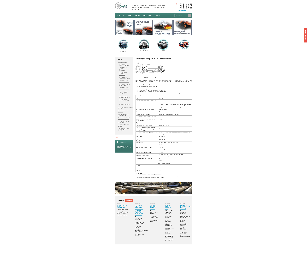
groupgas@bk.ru (182, 10)
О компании (120, 15)
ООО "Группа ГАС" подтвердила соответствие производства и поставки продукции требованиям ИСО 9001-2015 (139, 210)
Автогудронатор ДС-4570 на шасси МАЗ (124, 100)
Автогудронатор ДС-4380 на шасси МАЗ (124, 96)
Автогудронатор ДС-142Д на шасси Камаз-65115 (123, 74)
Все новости (129, 200)
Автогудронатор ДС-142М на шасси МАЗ (124, 78)
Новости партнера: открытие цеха (168, 207)
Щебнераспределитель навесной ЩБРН (123, 115)
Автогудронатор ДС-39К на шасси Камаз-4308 (124, 88)
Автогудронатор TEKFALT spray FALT (124, 65)
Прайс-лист (118, 138)
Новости (137, 15)
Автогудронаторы (122, 62)
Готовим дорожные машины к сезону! (153, 207)
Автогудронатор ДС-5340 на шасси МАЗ (124, 103)
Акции (116, 137)
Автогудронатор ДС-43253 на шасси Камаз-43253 (123, 92)
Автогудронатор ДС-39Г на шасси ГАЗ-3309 (124, 85)
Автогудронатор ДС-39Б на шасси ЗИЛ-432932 (124, 81)
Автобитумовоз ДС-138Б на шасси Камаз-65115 (124, 118)
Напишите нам (147, 15)
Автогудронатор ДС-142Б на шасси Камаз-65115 (123, 69)
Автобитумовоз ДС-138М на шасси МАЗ (124, 122)
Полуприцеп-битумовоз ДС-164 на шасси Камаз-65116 (123, 129)
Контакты (157, 15)
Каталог (130, 15)
